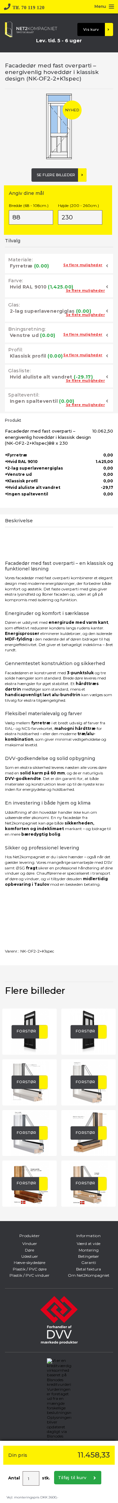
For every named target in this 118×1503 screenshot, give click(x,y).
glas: (14, 305)
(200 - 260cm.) (78, 205)
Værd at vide (88, 1243)
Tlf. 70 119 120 (28, 7)
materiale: (20, 259)
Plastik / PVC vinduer (29, 1275)
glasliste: (19, 370)
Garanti (88, 1262)
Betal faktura (88, 1269)
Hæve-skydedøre (29, 1262)
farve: (15, 280)
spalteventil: (23, 395)
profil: (15, 349)
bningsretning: (27, 329)
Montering (89, 1250)
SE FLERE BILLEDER (56, 175)
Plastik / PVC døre (30, 1269)
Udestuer (29, 1256)
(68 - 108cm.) (29, 205)
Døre (29, 1250)
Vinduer (29, 1243)
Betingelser (88, 1256)
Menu (100, 7)
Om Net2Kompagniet (88, 1275)
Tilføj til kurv (72, 1477)
